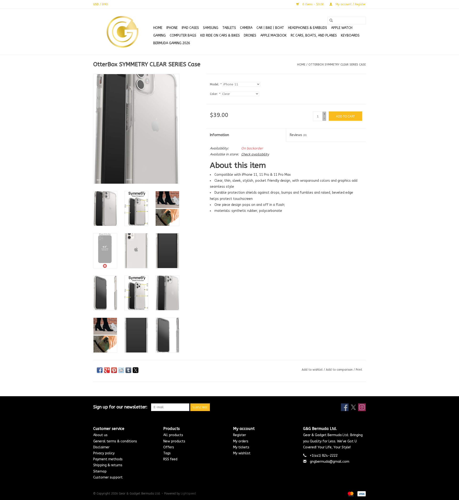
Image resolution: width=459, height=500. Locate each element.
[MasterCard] (350, 493)
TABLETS (229, 28)
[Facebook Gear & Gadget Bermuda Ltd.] (345, 407)
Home (157, 28)
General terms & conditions (115, 441)
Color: (215, 94)
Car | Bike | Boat (270, 28)
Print (359, 369)
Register (239, 435)
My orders (240, 441)
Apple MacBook (273, 35)
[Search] (331, 20)
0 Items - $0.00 (313, 4)
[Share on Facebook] (100, 370)
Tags (167, 453)
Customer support (108, 477)
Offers (168, 447)
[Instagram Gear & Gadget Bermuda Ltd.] (362, 407)
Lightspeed (188, 493)
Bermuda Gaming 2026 (171, 43)
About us (100, 435)
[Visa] (361, 493)
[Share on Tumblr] (128, 370)
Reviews (298, 135)
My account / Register (350, 4)
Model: (215, 84)
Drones (250, 35)
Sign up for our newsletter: (120, 407)
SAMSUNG (210, 28)
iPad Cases (190, 28)
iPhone (172, 28)
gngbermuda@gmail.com (329, 462)
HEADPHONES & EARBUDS (307, 28)
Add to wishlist (313, 369)
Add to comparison (340, 369)
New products (174, 441)
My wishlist (242, 453)
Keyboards (350, 35)
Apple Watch (341, 28)
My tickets (241, 447)
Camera (246, 28)
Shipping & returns (107, 465)
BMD (105, 4)
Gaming (159, 35)
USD (96, 4)
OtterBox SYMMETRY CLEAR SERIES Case (337, 64)
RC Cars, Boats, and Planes (314, 35)
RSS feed (170, 459)
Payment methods (108, 459)
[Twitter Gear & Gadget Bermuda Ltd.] (353, 407)
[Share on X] (135, 370)
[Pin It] (114, 370)
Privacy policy (104, 453)
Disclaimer (101, 447)
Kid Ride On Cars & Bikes (220, 35)
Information (219, 135)
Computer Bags (183, 35)
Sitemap (100, 471)
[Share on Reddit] (121, 370)
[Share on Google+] (107, 370)
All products (173, 435)
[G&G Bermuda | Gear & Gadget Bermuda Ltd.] (122, 32)
